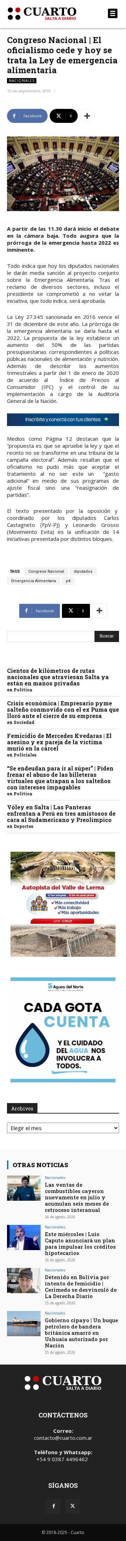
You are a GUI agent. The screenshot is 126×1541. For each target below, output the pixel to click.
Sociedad (24, 722)
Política (23, 689)
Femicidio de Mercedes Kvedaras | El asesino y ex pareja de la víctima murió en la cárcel (59, 742)
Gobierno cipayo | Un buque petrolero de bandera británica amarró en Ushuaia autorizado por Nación (81, 1333)
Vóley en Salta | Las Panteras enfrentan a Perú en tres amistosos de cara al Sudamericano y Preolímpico (61, 813)
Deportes (23, 826)
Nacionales (22, 80)
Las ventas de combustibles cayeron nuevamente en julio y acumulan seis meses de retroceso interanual (77, 1197)
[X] (72, 1506)
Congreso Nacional (46, 571)
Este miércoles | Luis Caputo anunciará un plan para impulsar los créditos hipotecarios (80, 1243)
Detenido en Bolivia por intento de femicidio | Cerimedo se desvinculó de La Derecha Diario (81, 1286)
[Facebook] (54, 1506)
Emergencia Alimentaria (33, 581)
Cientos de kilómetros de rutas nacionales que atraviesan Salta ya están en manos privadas (58, 677)
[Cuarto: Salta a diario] (46, 14)
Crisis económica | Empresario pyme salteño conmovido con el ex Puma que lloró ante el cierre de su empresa (63, 709)
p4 (68, 581)
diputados (83, 571)
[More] (87, 116)
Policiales (25, 755)
